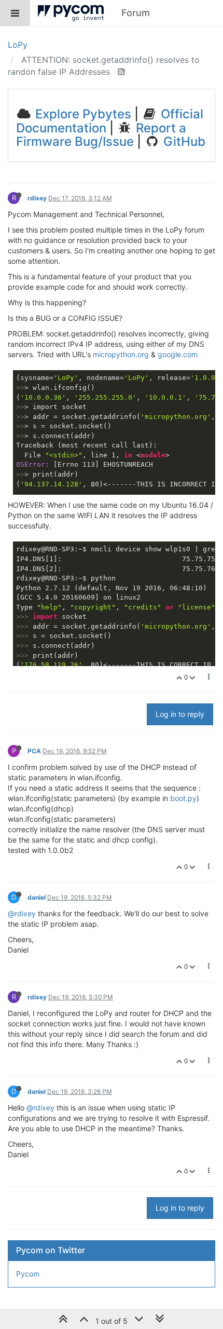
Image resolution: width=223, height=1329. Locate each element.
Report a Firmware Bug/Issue (101, 134)
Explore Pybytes (81, 113)
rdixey (37, 198)
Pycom (27, 1273)
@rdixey (22, 913)
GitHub (182, 141)
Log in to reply (180, 714)
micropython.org (121, 354)
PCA (34, 751)
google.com (178, 354)
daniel (36, 897)
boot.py (183, 798)
